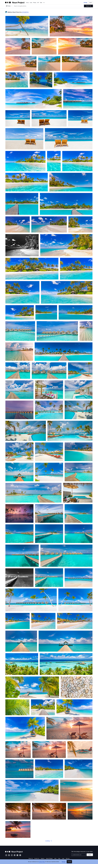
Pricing (85, 2)
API (38, 2)
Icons (31, 2)
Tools (41, 2)
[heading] (26, 26)
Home (27, 2)
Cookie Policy (42, 861)
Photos (34, 2)
